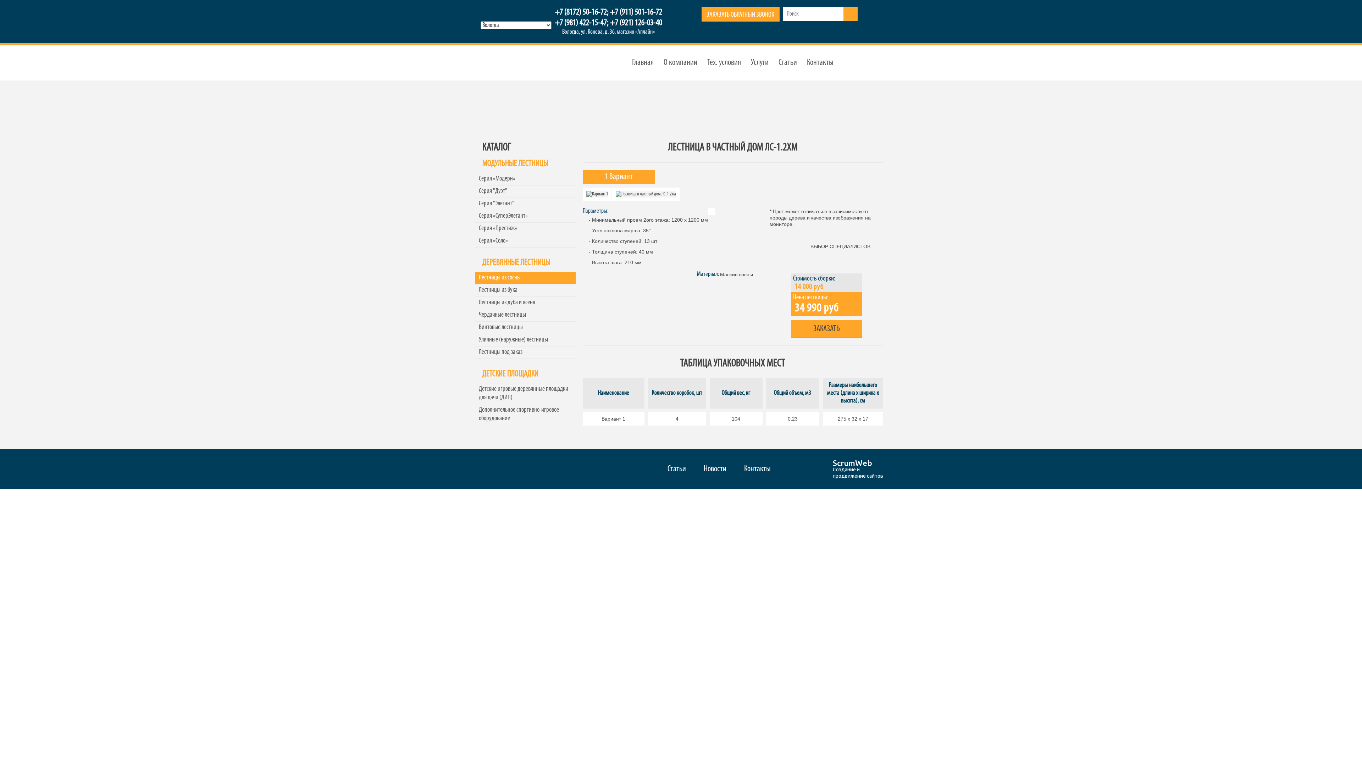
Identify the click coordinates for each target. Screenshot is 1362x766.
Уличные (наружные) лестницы (513, 340)
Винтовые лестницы (501, 327)
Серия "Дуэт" (493, 191)
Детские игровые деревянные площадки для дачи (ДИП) (523, 393)
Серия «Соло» (493, 241)
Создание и (846, 469)
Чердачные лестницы (502, 315)
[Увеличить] (597, 194)
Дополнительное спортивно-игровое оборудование (519, 414)
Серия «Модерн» (497, 179)
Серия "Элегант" (496, 203)
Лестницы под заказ (500, 352)
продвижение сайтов (858, 476)
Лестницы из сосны (500, 277)
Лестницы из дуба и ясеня (507, 302)
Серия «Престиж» (498, 228)
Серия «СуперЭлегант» (503, 216)
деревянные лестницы (513, 63)
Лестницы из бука (498, 290)
